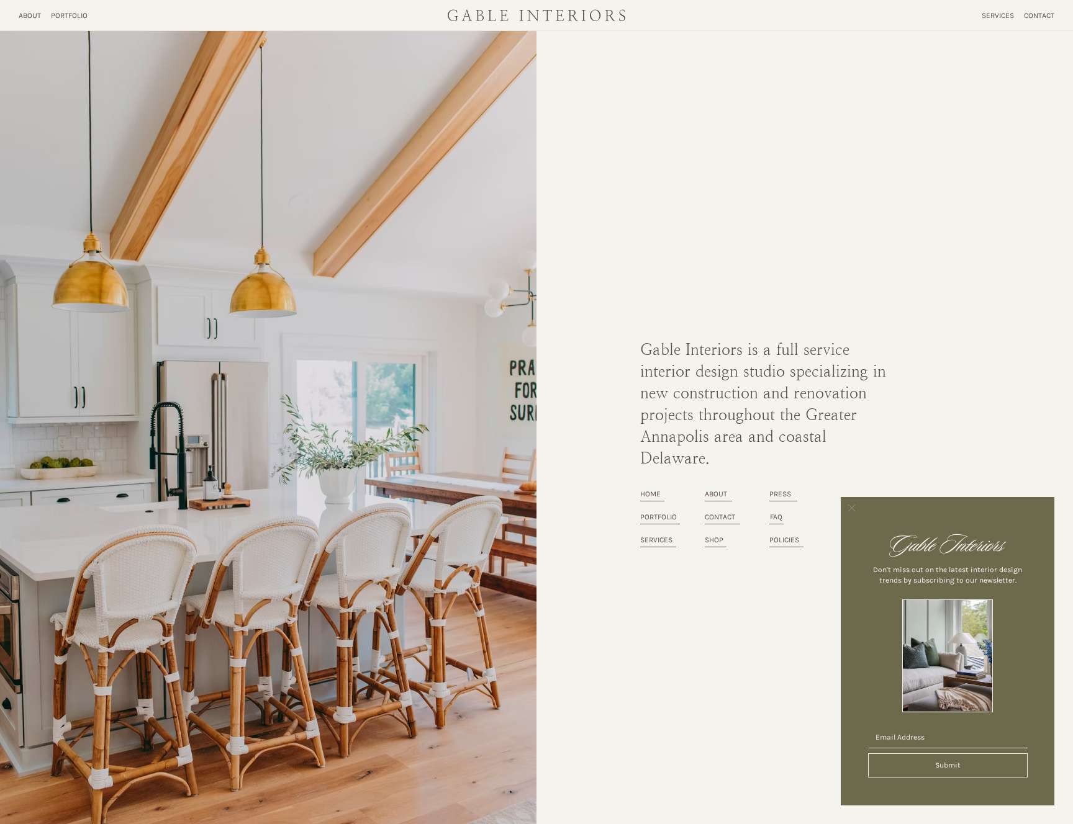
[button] (851, 508)
